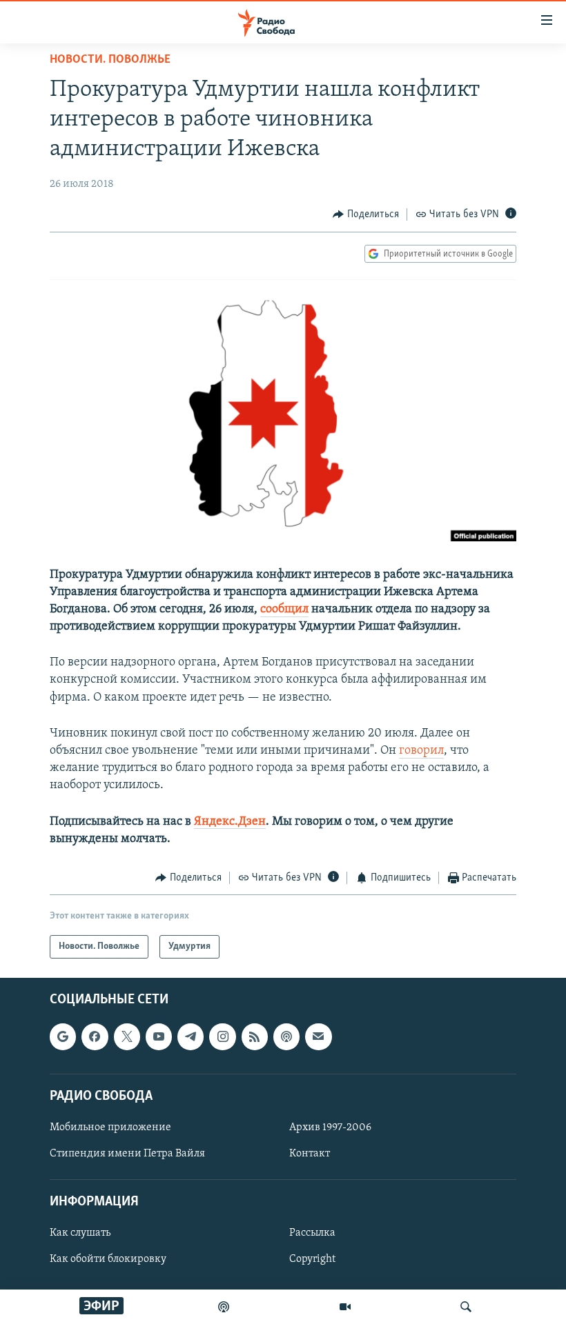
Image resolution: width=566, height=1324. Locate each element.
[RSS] (255, 1037)
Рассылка (312, 1233)
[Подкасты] (286, 1037)
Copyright (312, 1259)
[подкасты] (223, 1307)
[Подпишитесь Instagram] (222, 1037)
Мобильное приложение (110, 1127)
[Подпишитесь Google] (63, 1037)
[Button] (366, 214)
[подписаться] (318, 1037)
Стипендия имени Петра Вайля (127, 1153)
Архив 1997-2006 (330, 1127)
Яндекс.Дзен (230, 822)
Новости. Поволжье (110, 60)
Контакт (309, 1153)
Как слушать (80, 1233)
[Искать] (466, 1307)
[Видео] (345, 1307)
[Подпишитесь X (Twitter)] (127, 1037)
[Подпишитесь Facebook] (94, 1037)
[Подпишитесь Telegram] (190, 1037)
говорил (421, 751)
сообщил (284, 609)
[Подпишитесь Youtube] (159, 1037)
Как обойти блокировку (108, 1259)
